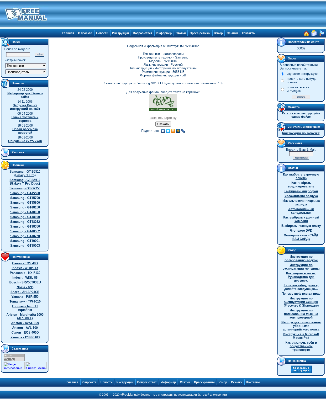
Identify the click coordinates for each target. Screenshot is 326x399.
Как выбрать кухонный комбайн (301, 219)
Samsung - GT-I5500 (25, 193)
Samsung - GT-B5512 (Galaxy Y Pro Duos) (25, 181)
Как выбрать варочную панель (301, 176)
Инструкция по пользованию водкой (301, 258)
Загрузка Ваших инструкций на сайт (25, 107)
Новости (102, 33)
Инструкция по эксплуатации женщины (301, 266)
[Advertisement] (187, 14)
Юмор (218, 33)
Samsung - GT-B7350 (25, 188)
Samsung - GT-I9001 (25, 241)
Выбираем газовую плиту (301, 226)
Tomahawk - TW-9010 (25, 301)
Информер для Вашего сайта (25, 95)
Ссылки (232, 33)
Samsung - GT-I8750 (25, 236)
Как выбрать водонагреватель (301, 184)
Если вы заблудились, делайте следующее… (301, 287)
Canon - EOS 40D (25, 263)
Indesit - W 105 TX (25, 268)
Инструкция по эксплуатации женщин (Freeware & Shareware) (301, 302)
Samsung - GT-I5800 (25, 202)
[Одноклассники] (173, 131)
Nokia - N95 (25, 287)
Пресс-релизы (200, 33)
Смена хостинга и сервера (24, 118)
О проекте (85, 33)
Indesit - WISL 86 (24, 277)
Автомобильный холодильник (301, 210)
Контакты (248, 33)
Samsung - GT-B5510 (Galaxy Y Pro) (25, 173)
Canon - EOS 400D (25, 332)
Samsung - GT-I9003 (25, 245)
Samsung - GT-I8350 (25, 226)
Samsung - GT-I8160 (25, 212)
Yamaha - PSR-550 (24, 296)
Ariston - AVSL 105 (25, 323)
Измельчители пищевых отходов (301, 202)
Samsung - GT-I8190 (25, 217)
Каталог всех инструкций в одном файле (301, 115)
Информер (164, 33)
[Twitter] (168, 131)
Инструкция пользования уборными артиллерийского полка (301, 325)
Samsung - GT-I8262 (25, 221)
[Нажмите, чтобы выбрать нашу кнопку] (301, 372)
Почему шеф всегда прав (301, 293)
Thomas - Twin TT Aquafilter (25, 308)
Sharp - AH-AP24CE (25, 292)
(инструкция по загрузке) (301, 133)
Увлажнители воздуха (301, 196)
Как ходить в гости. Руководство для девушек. (301, 276)
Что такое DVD (301, 230)
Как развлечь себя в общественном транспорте (301, 346)
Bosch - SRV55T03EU (25, 282)
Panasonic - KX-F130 (25, 273)
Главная (68, 33)
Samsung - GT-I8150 (25, 207)
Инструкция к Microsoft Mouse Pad (301, 336)
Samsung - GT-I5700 (25, 198)
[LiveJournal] (183, 131)
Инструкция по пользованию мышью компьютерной (301, 314)
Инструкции (120, 33)
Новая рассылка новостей (25, 130)
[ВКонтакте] (163, 131)
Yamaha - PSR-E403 (25, 337)
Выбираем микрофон (301, 191)
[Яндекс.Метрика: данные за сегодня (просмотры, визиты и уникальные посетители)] (36, 365)
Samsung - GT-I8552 (25, 231)
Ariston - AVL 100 (25, 328)
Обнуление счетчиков (25, 141)
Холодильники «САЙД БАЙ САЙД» (301, 237)
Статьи (181, 33)
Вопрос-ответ (142, 33)
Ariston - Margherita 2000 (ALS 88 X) (24, 316)
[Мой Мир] (178, 131)
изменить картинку (163, 118)
